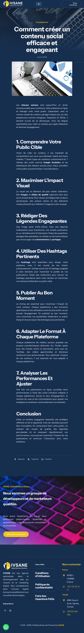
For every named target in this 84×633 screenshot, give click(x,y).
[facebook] (5, 610)
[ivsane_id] (13, 2)
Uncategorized (42, 22)
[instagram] (10, 610)
